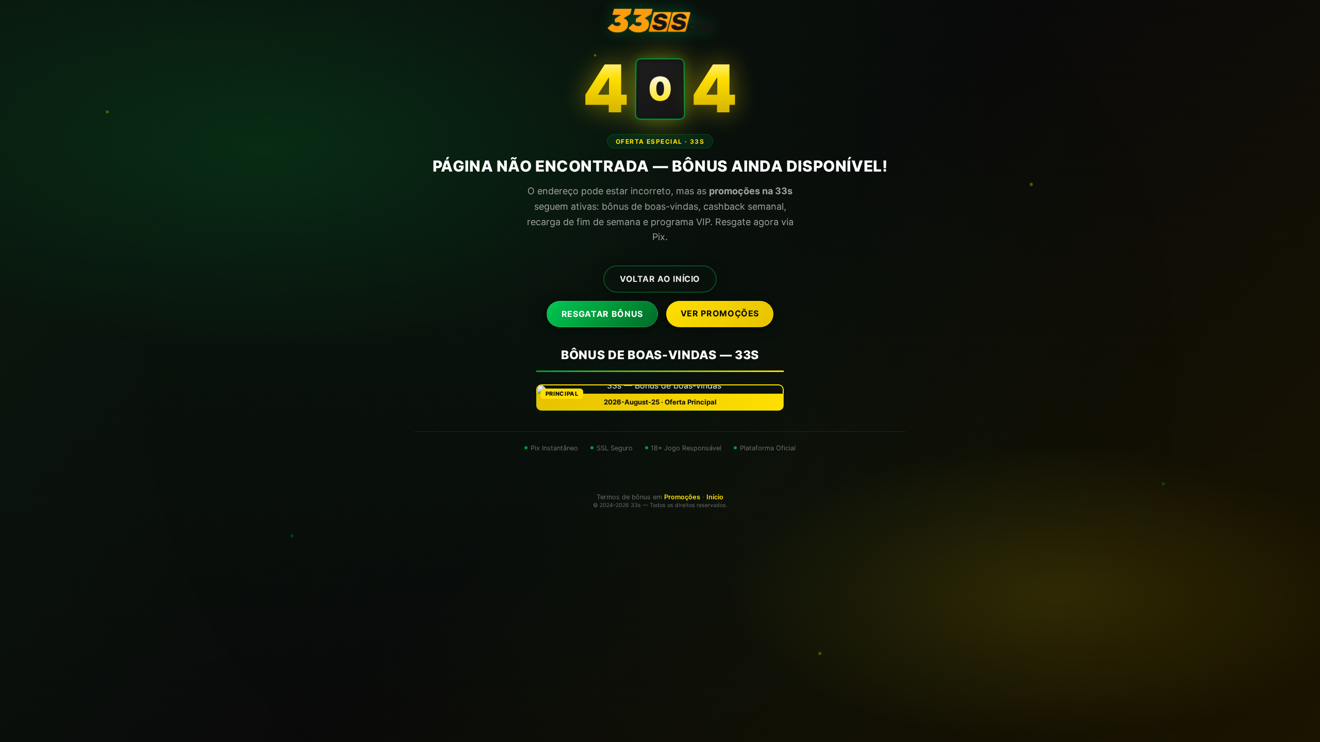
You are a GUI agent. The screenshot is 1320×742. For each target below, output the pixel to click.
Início (714, 497)
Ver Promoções (720, 313)
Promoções (682, 497)
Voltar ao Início (660, 279)
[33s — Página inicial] (660, 20)
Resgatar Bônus (602, 314)
